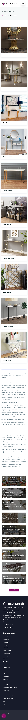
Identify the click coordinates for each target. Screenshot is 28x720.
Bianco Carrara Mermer (8, 698)
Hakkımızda (5, 673)
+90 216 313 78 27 (9, 622)
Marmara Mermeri (6, 693)
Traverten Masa (6, 636)
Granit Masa (5, 658)
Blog (4, 701)
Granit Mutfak (6, 661)
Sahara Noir (5, 679)
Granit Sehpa (5, 656)
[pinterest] (7, 627)
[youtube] (10, 627)
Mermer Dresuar (6, 653)
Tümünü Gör (14, 590)
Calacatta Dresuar (8, 326)
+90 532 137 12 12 (9, 619)
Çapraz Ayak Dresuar (9, 258)
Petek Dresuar (7, 292)
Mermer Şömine (6, 645)
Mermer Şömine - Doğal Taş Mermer (10, 687)
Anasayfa (5, 15)
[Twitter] (5, 627)
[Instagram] (13, 627)
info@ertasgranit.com (9, 624)
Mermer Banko (6, 647)
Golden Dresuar (7, 156)
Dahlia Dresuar (7, 190)
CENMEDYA (17, 713)
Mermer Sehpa (6, 642)
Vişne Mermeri (6, 682)
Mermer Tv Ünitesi (7, 650)
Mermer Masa (6, 639)
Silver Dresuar (7, 224)
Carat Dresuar (7, 89)
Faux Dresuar (7, 123)
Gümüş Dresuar (7, 360)
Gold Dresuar (7, 55)
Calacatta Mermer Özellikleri (9, 695)
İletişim (4, 704)
